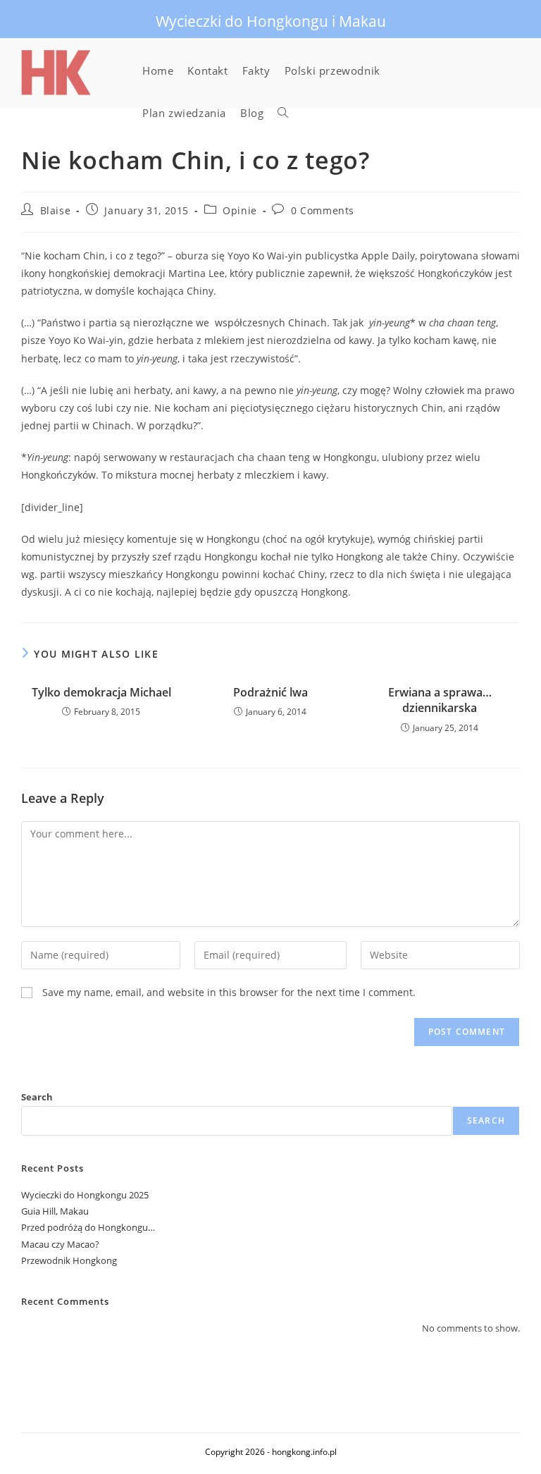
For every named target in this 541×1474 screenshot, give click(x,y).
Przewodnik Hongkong (69, 1260)
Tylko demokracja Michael (101, 692)
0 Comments (322, 210)
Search (37, 1097)
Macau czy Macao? (60, 1244)
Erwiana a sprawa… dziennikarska (440, 699)
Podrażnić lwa (270, 692)
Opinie (240, 210)
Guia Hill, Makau (55, 1211)
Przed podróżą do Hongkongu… (88, 1227)
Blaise (55, 210)
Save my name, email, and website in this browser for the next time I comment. (229, 992)
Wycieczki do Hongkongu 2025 (85, 1195)
